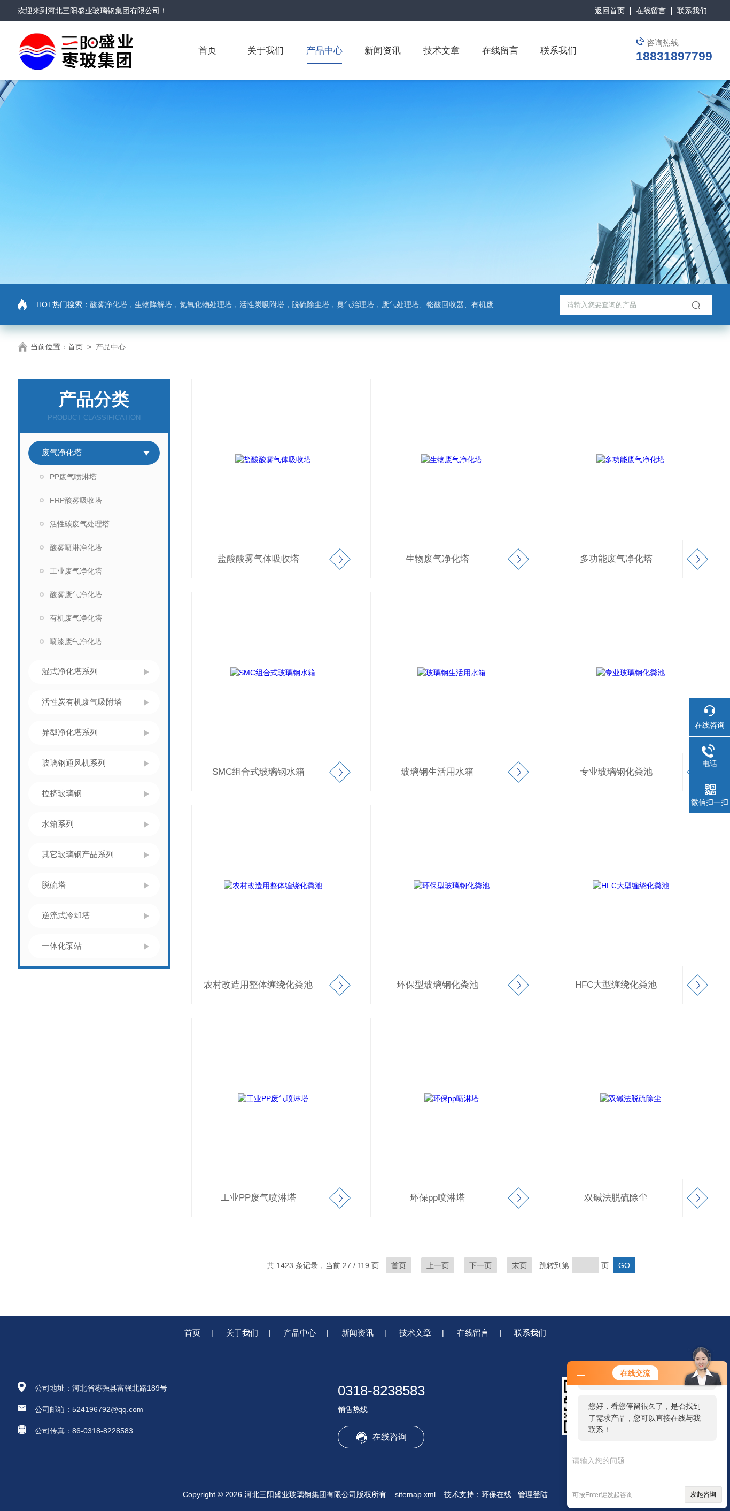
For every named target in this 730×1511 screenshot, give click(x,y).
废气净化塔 (62, 452)
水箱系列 (58, 823)
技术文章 (441, 50)
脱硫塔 (54, 884)
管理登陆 (533, 1494)
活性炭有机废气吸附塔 (82, 701)
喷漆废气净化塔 (76, 641)
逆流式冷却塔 (66, 915)
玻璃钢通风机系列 (74, 762)
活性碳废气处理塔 (80, 524)
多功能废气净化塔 (616, 559)
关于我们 (265, 50)
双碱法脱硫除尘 (616, 1198)
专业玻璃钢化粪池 (616, 772)
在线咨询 (389, 1436)
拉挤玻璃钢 (62, 793)
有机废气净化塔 (76, 618)
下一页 (480, 1265)
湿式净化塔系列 (70, 671)
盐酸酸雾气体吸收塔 (258, 559)
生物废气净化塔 (437, 559)
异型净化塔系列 (70, 732)
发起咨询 (703, 1494)
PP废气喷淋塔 (73, 476)
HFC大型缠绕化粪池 (616, 985)
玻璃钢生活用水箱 (437, 772)
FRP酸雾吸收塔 (76, 500)
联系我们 (692, 10)
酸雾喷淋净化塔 (76, 547)
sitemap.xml (415, 1494)
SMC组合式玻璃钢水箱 (258, 772)
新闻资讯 (382, 50)
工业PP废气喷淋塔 (258, 1198)
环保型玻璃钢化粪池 (437, 985)
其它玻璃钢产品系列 (78, 854)
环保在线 (496, 1494)
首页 (207, 50)
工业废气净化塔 (76, 571)
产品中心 (324, 50)
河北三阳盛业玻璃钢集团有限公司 (104, 10)
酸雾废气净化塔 (76, 594)
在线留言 (651, 10)
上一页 (437, 1265)
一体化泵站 (62, 945)
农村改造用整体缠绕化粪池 (258, 985)
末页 (519, 1265)
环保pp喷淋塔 (437, 1198)
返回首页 (610, 10)
